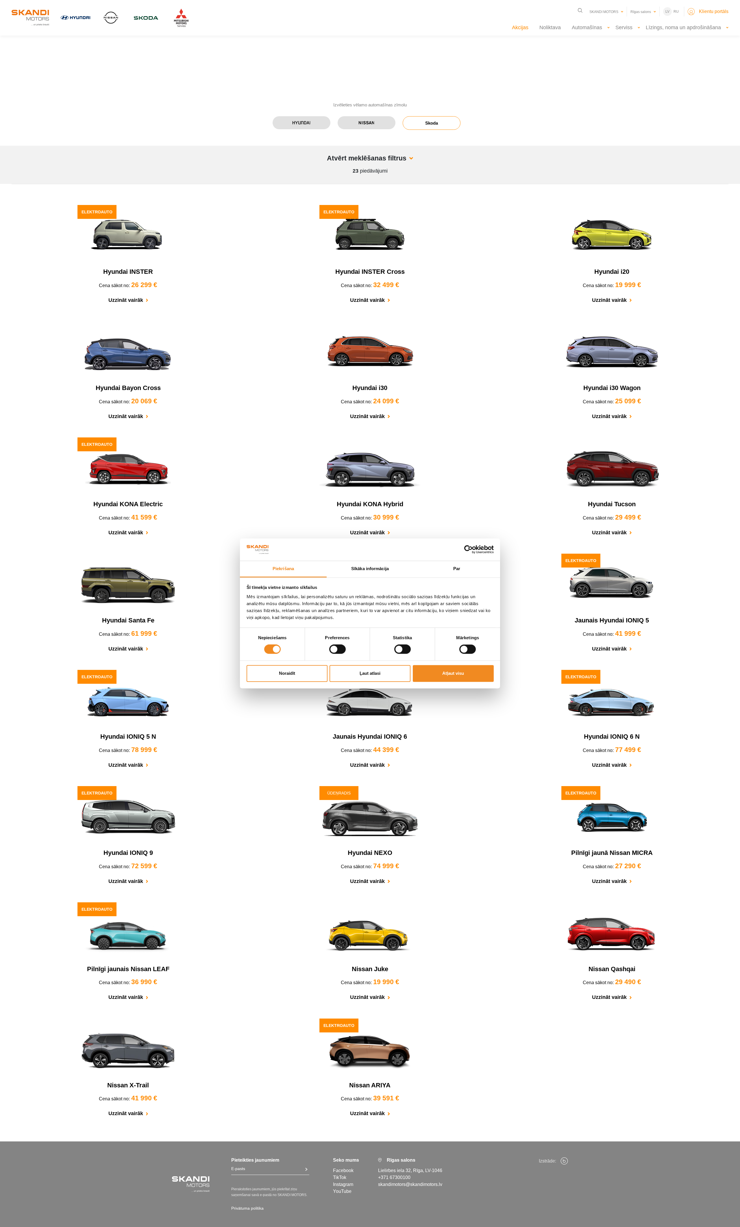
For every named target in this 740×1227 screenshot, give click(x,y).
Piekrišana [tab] (283, 568)
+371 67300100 (394, 1177)
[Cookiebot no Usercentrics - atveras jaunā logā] (468, 549)
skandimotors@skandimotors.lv (410, 1184)
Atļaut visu (453, 673)
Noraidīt (287, 673)
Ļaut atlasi (370, 673)
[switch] (337, 649)
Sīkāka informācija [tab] (370, 568)
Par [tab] (456, 568)
